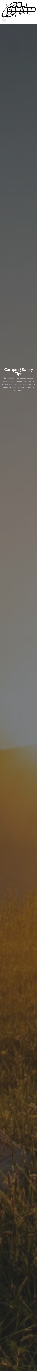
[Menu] (4, 20)
